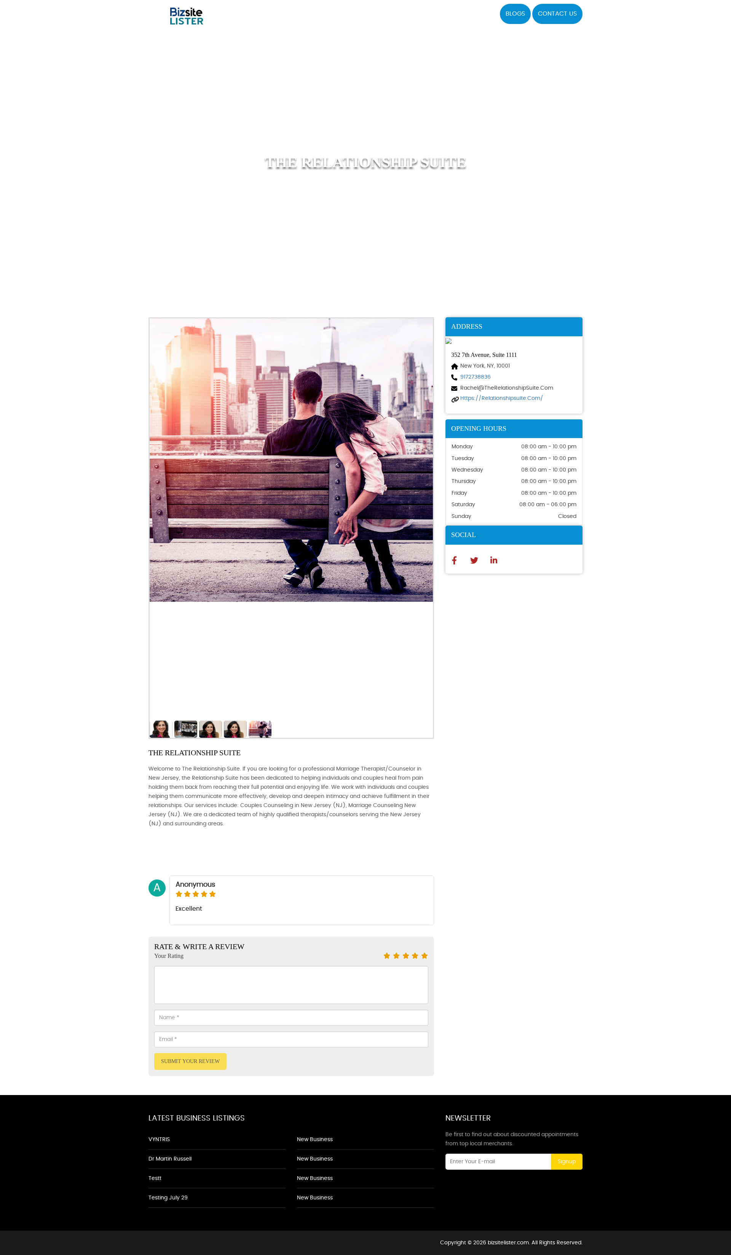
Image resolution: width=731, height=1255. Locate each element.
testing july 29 (168, 1198)
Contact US (557, 14)
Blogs (515, 14)
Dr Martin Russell (170, 1159)
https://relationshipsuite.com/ (501, 398)
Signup (567, 1161)
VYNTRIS (159, 1139)
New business (315, 1139)
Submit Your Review (190, 1061)
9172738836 (475, 377)
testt (154, 1178)
